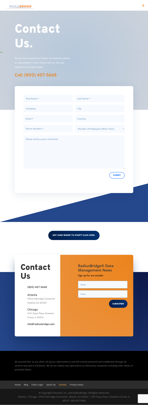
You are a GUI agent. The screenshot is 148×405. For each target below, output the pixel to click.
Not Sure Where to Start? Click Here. (74, 235)
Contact (63, 384)
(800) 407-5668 (37, 287)
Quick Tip (51, 384)
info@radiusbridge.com (41, 324)
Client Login (37, 384)
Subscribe (118, 304)
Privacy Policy (76, 384)
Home (18, 384)
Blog (26, 384)
